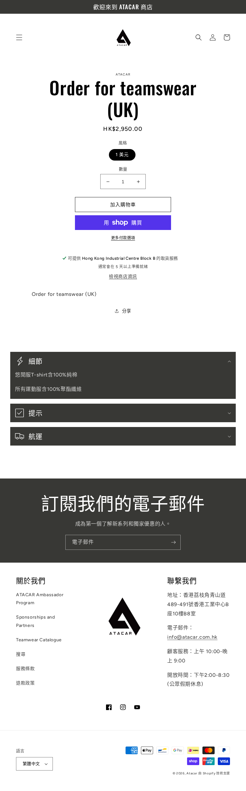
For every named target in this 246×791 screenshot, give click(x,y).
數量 (123, 169)
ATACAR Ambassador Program (39, 598)
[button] (19, 37)
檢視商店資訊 (123, 276)
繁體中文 (31, 763)
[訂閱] (173, 542)
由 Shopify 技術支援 (214, 773)
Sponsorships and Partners (35, 621)
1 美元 (122, 154)
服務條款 (25, 668)
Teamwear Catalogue (39, 640)
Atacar (191, 773)
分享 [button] (126, 311)
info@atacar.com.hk (192, 637)
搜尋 (20, 654)
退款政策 (25, 683)
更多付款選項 (123, 238)
